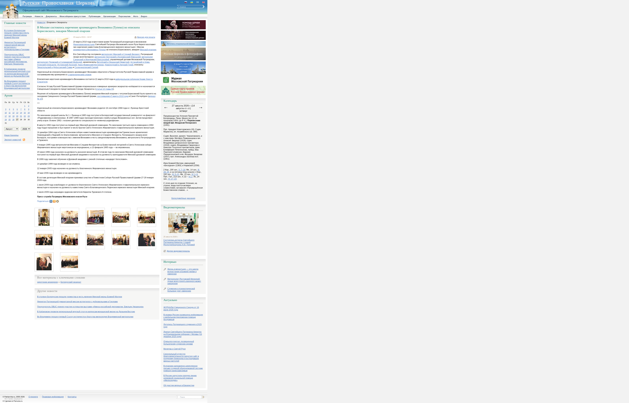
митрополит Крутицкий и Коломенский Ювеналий (118, 57)
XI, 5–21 (175, 174)
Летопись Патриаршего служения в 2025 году (182, 325)
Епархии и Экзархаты (57, 22)
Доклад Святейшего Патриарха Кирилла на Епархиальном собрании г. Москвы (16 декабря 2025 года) (182, 334)
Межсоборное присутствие (73, 16)
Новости (39, 16)
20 (17, 116)
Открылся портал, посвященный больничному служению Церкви (178, 342)
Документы (51, 16)
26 (13, 120)
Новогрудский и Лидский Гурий (119, 65)
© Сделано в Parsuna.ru (12, 401)
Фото (135, 16)
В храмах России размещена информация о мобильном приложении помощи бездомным (183, 317)
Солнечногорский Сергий (86, 67)
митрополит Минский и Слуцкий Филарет (120, 54)
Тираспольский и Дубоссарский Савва (54, 67)
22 (25, 116)
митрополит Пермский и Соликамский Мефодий (59, 62)
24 (6, 120)
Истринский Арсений (67, 65)
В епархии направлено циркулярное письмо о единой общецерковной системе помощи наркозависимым (183, 368)
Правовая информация (53, 397)
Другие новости (47, 291)
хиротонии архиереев (47, 282)
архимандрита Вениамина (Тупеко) (89, 50)
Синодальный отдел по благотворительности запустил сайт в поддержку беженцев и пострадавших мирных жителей (181, 357)
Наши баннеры (11, 135)
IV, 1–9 (195, 174)
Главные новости (15, 23)
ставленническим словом (79, 74)
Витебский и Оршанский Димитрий (113, 62)
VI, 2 (190, 177)
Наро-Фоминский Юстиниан (91, 65)
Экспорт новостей (12, 140)
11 (9, 113)
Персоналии (124, 16)
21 (21, 116)
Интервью (169, 261)
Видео (144, 16)
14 (21, 113)
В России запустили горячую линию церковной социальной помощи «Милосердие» (180, 378)
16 (29, 113)
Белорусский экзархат (71, 282)
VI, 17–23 (172, 179)
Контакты (72, 397)
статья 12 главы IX (104, 89)
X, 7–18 (182, 170)
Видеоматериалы (174, 207)
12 (13, 113)
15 (25, 113)
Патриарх (27, 16)
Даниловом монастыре (84, 44)
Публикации (94, 16)
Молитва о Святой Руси (174, 349)
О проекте (33, 397)
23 (29, 116)
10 (6, 113)
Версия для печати (146, 37)
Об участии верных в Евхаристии (178, 385)
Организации (109, 16)
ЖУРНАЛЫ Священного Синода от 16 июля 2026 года (181, 308)
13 (17, 113)
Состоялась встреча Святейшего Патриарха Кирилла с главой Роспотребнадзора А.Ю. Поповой (179, 242)
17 (6, 116)
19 (13, 116)
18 (9, 116)
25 (9, 120)
